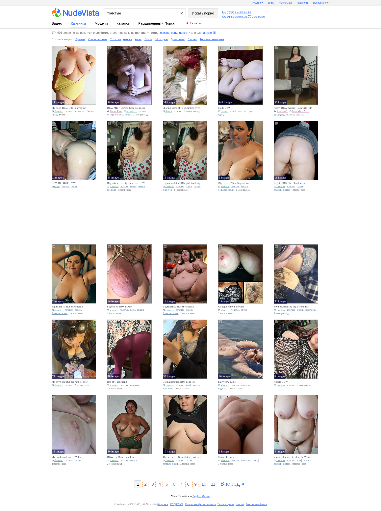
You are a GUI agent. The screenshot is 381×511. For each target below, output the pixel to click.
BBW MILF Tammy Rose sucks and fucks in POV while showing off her (126, 108)
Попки (148, 39)
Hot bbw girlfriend (117, 381)
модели (101, 23)
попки (128, 114)
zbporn (168, 111)
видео (57, 23)
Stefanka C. (282, 111)
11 (213, 484)
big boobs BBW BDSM (119, 306)
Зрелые (80, 39)
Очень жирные (97, 39)
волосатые (80, 111)
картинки (78, 23)
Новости (240, 504)
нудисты (222, 388)
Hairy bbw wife (226, 456)
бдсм (220, 114)
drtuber (224, 111)
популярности (180, 32)
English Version (201, 496)
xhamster (58, 111)
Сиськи (192, 39)
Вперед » (232, 484)
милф (54, 114)
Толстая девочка (121, 39)
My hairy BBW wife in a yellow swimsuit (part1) (69, 108)
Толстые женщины (212, 39)
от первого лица (115, 114)
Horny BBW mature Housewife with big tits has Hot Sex (293, 108)
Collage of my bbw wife (231, 306)
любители (167, 388)
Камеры (196, 23)
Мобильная (285, 2)
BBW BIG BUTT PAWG (64, 183)
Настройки (302, 2)
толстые (69, 111)
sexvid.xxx (131, 111)
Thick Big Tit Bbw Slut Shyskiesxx (182, 456)
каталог (123, 23)
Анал (138, 39)
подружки (310, 310)
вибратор (167, 190)
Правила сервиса (225, 504)
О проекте (163, 504)
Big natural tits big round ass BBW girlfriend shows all (126, 183)
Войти (270, 2)
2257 (172, 504)
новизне (164, 32)
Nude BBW (224, 107)
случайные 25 (206, 32)
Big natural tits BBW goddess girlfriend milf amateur (179, 381)
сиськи (141, 186)
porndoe (280, 114)
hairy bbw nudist (227, 381)
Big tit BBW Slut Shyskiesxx (234, 183)
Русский (256, 2)
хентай (233, 111)
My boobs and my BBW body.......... (70, 456)
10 (203, 484)
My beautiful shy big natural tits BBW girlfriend (291, 306)
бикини (90, 111)
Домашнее (178, 39)
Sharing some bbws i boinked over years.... (181, 108)
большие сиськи (226, 190)
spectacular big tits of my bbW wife (293, 456)
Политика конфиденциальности (200, 504)
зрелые (251, 111)
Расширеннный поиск (156, 23)
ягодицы (111, 190)
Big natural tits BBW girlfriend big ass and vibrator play (181, 183)
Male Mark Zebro (300, 111)
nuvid (57, 186)
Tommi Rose (116, 111)
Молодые (161, 39)
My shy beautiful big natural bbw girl (70, 381)
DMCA (179, 504)
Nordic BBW (281, 381)
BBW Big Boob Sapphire (120, 456)
